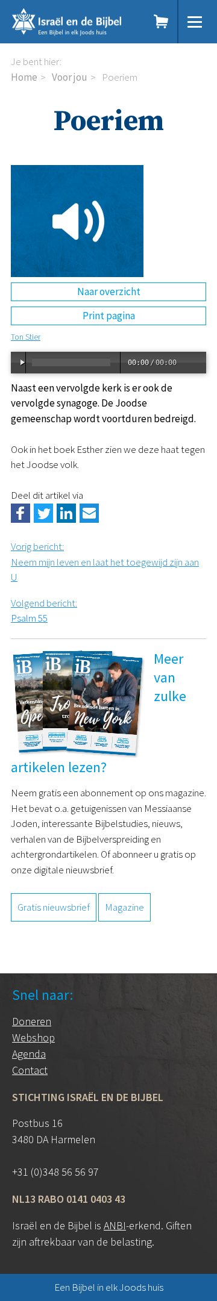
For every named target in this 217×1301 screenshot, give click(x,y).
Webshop (33, 1037)
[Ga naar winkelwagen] (161, 21)
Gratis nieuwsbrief (53, 907)
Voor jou (69, 77)
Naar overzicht (108, 291)
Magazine (124, 907)
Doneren (31, 1021)
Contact (30, 1070)
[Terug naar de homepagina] (75, 21)
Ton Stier (25, 336)
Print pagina (109, 315)
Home (24, 77)
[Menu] (194, 21)
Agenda (29, 1054)
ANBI (115, 1225)
